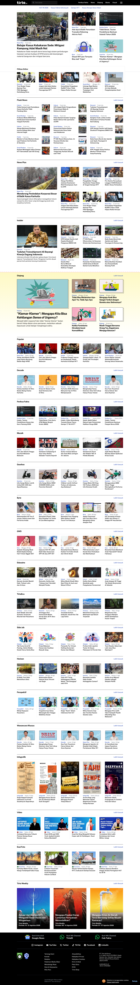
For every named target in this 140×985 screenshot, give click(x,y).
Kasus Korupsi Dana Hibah (91, 8)
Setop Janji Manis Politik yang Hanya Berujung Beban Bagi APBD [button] (25, 359)
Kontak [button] (46, 957)
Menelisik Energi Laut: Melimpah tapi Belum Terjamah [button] (91, 615)
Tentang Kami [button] (49, 954)
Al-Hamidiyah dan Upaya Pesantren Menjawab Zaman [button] (111, 746)
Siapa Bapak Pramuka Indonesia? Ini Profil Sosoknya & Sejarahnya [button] (25, 799)
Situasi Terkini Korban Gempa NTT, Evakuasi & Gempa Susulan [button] (83, 870)
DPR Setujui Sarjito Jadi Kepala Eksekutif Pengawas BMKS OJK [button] (101, 129)
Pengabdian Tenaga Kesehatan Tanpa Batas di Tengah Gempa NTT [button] (91, 183)
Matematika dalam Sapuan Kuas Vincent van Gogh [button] (46, 679)
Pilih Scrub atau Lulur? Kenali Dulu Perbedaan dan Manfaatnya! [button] (91, 552)
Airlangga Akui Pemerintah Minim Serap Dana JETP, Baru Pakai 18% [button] (47, 616)
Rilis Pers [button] (47, 970)
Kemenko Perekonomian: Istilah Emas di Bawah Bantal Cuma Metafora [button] (92, 264)
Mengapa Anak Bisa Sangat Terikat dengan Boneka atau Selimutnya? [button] (110, 300)
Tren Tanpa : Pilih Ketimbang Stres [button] (23, 89)
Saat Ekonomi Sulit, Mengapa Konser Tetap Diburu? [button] (68, 799)
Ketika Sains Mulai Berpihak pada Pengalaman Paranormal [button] (92, 583)
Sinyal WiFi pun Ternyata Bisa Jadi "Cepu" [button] (82, 58)
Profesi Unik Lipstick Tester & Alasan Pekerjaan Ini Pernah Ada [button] (92, 648)
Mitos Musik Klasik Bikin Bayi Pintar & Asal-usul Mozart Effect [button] (69, 583)
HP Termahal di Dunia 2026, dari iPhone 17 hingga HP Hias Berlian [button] (113, 518)
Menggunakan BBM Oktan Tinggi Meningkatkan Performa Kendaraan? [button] (113, 486)
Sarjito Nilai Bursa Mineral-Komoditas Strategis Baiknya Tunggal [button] (68, 265)
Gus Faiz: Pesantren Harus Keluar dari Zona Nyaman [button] (112, 391)
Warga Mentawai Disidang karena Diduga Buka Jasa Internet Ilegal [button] (26, 130)
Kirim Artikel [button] (76, 962)
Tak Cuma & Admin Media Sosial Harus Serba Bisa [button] (25, 648)
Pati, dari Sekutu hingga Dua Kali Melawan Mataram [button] (47, 359)
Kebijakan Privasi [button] (78, 957)
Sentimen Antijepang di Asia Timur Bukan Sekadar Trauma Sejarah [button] (48, 454)
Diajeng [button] (100, 2)
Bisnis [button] (108, 2)
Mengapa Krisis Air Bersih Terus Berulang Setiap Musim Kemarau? (106, 918)
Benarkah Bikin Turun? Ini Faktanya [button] (69, 518)
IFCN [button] (73, 967)
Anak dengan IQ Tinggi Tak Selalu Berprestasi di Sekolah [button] (113, 583)
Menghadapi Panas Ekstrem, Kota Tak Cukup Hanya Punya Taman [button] (92, 391)
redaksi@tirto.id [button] (104, 964)
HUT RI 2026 (43, 8)
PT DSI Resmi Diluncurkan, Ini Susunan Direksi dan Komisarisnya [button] (64, 141)
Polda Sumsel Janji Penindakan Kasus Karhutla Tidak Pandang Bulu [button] (28, 109)
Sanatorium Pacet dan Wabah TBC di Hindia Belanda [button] (89, 454)
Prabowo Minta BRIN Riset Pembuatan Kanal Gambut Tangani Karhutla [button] (26, 120)
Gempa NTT (75, 8)
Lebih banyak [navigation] (118, 100)
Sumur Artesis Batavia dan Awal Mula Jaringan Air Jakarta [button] (69, 454)
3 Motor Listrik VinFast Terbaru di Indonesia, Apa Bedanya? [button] (69, 485)
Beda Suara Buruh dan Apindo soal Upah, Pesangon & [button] (101, 141)
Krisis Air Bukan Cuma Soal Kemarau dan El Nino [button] (47, 391)
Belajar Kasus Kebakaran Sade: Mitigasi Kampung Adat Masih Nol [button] (40, 47)
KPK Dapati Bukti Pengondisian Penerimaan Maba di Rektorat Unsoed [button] (65, 109)
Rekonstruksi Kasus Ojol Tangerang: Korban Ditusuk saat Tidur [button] (63, 151)
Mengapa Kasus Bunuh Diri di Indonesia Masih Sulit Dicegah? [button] (47, 799)
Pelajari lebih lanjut (113, 982)
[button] (22, 2)
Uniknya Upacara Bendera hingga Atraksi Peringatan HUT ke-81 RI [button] (110, 871)
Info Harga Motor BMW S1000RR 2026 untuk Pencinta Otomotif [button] (47, 485)
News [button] (93, 2)
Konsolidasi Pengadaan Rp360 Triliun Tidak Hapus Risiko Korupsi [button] (69, 88)
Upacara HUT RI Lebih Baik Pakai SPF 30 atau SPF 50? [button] (47, 552)
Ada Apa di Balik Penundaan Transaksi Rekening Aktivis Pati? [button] (83, 32)
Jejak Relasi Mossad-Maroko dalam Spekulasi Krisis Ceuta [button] (114, 454)
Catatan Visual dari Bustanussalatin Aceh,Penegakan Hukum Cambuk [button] (51, 871)
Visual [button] (114, 2)
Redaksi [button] (47, 959)
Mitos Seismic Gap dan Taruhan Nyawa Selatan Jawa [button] (90, 713)
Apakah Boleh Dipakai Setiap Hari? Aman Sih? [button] (25, 552)
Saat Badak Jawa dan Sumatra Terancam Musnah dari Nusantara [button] (25, 615)
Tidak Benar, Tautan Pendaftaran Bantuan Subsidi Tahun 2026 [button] (108, 32)
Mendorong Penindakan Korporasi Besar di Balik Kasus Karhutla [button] (37, 195)
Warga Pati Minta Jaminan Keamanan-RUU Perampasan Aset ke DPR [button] (69, 184)
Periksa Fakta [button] (83, 2)
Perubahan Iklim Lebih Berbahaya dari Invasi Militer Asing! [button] (107, 836)
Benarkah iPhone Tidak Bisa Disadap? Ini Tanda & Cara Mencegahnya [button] (47, 518)
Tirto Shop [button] (75, 970)
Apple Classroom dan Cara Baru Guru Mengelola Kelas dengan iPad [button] (90, 519)
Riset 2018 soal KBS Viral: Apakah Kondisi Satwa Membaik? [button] (52, 836)
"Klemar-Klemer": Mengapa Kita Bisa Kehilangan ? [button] (110, 59)
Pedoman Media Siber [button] (52, 962)
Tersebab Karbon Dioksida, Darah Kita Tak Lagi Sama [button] (69, 615)
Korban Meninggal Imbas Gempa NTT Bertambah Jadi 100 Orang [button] (28, 150)
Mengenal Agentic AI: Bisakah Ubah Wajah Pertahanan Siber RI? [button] (90, 746)
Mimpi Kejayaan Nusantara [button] (22, 712)
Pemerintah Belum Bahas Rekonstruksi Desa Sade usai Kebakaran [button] (63, 130)
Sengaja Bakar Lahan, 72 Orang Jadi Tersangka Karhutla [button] (92, 359)
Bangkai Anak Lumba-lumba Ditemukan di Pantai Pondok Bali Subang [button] (100, 120)
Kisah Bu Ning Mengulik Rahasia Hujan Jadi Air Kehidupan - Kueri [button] (83, 835)
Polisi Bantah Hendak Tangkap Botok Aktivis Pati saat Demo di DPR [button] (64, 120)
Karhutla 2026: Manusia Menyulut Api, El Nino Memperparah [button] (69, 391)
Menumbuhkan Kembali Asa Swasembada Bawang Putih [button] (113, 264)
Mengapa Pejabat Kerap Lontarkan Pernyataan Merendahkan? (67, 918)
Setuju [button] (134, 981)
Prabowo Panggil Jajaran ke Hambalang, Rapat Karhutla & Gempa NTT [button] (70, 359)
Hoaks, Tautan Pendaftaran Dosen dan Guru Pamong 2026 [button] (25, 422)
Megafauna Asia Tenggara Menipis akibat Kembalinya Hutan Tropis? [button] (111, 616)
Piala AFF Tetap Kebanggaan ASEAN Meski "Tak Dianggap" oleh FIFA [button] (69, 680)
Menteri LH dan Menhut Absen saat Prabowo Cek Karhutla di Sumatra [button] (28, 141)
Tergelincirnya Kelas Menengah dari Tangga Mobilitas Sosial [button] (47, 713)
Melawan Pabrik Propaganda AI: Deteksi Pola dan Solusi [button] (113, 799)
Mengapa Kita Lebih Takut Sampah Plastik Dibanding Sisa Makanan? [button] (113, 714)
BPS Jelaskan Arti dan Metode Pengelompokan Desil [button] (113, 88)
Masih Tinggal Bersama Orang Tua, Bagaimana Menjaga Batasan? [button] (109, 328)
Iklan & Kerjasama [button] (50, 967)
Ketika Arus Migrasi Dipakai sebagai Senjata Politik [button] (112, 679)
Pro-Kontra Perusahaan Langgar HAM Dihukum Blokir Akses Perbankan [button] (113, 183)
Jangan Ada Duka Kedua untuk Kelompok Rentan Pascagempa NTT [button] (47, 88)
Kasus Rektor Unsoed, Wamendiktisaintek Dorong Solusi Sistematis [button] (114, 359)
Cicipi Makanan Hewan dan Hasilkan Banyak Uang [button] (46, 648)
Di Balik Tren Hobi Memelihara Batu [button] (23, 678)
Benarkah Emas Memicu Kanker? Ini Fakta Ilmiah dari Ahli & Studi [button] (69, 552)
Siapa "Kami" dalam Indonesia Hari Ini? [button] (68, 712)
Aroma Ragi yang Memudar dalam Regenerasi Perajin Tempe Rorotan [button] (89, 800)
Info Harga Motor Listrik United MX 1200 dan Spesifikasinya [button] (25, 485)
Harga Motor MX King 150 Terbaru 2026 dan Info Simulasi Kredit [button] (91, 485)
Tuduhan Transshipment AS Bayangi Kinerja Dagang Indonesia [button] (99, 109)
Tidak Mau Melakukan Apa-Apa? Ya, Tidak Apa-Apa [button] (84, 298)
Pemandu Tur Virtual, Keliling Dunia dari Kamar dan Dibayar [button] (68, 648)
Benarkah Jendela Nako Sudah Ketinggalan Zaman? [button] (90, 679)
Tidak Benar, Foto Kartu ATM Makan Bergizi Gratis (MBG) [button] (47, 422)
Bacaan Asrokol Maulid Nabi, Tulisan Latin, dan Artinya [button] (25, 583)
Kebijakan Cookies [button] (78, 959)
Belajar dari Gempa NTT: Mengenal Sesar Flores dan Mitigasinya (32, 918)
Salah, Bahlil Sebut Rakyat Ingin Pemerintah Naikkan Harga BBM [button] (92, 422)
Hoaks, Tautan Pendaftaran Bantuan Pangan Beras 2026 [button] (112, 422)
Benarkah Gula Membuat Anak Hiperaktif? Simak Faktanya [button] (114, 552)
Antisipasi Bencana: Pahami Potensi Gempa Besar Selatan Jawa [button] (27, 836)
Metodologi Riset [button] (50, 964)
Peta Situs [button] (75, 964)
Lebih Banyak (118, 883)
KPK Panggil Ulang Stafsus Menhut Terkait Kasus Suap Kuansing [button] (100, 151)
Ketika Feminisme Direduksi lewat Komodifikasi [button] (79, 328)
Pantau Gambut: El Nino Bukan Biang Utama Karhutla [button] (25, 391)
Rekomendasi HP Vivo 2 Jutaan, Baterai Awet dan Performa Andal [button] (26, 518)
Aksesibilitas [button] (76, 954)
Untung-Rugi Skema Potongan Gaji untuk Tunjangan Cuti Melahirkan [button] (90, 89)
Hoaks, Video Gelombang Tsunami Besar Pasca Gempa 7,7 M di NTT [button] (70, 422)
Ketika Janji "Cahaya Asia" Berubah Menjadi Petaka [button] (47, 583)
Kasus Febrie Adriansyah (59, 8)
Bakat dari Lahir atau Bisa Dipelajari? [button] (113, 648)
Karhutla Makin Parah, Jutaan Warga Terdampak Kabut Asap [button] (28, 870)
